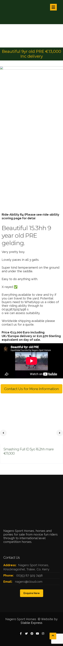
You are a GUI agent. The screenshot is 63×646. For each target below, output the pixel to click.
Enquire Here (32, 593)
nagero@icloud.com (28, 581)
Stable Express (31, 623)
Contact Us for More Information (31, 389)
